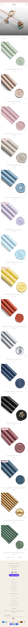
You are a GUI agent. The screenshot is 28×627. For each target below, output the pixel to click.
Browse (3, 38)
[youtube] (16, 572)
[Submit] (22, 615)
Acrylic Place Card (14, 600)
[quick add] (25, 66)
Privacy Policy (14, 583)
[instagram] (14, 572)
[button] (8, 557)
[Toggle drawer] (1, 4)
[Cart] (26, 4)
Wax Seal (14, 596)
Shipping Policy (14, 588)
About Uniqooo (14, 581)
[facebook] (12, 572)
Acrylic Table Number (14, 602)
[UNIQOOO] (14, 5)
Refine (24, 38)
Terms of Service (14, 590)
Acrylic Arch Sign (14, 598)
